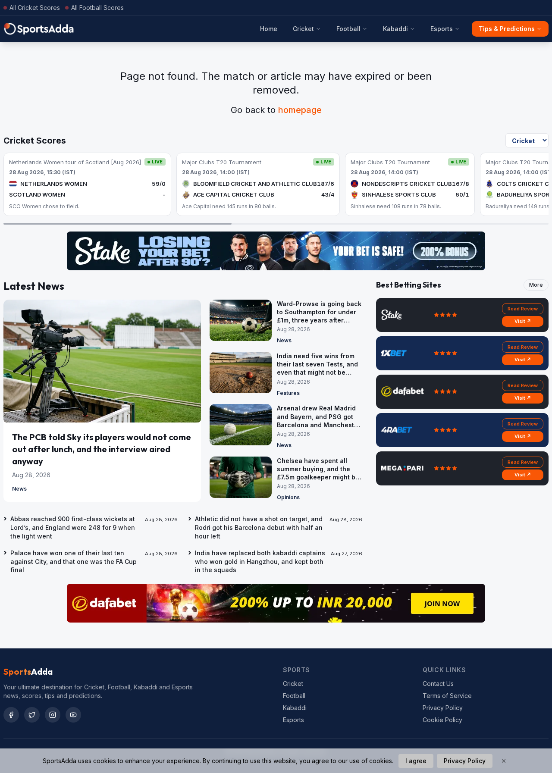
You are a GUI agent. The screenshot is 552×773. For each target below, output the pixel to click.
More (536, 285)
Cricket (303, 28)
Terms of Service (447, 695)
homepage (300, 110)
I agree (416, 760)
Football (348, 28)
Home (268, 28)
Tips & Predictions (507, 28)
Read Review (523, 309)
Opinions (288, 497)
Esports (441, 28)
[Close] (504, 761)
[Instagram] (52, 715)
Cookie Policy (442, 719)
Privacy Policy (443, 707)
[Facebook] (11, 715)
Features (288, 393)
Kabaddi (395, 28)
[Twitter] (32, 715)
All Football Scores (97, 7)
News (19, 488)
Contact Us (438, 683)
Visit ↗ (522, 321)
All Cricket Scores (34, 7)
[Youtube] (73, 715)
